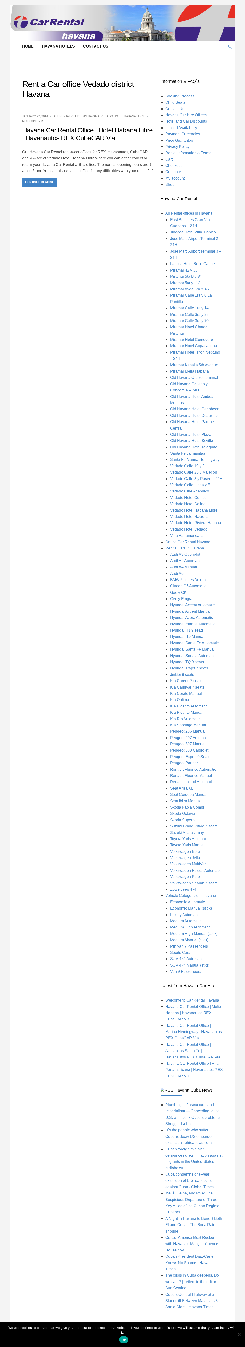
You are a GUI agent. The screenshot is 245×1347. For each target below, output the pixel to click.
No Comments (33, 121)
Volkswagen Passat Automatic (195, 870)
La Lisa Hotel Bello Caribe (192, 264)
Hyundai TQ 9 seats (187, 662)
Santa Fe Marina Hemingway (195, 460)
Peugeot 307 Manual (188, 744)
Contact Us (95, 46)
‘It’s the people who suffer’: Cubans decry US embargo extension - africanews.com (188, 1136)
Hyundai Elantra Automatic (192, 624)
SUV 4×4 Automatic (186, 959)
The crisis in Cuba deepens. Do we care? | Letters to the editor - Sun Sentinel (192, 1281)
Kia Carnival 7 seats (187, 687)
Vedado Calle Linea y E (190, 485)
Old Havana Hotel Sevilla (191, 441)
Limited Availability (181, 128)
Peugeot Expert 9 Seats (190, 757)
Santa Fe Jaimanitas (187, 453)
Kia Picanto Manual (186, 712)
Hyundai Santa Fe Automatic (194, 643)
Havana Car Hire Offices (186, 115)
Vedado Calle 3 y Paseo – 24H (196, 479)
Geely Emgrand (183, 599)
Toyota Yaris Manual (187, 845)
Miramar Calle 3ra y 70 (189, 321)
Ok (124, 1340)
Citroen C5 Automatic (188, 586)
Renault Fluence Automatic (193, 769)
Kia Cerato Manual (186, 693)
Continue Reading (39, 182)
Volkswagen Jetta (185, 858)
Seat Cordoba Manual (188, 794)
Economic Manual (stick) (191, 908)
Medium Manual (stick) (189, 940)
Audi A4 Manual (183, 567)
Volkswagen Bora (185, 851)
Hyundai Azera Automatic (191, 618)
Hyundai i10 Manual (187, 636)
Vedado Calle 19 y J (187, 466)
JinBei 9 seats (182, 675)
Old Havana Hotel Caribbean (194, 409)
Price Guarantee (179, 140)
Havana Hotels (58, 46)
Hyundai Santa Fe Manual (192, 649)
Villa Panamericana (187, 535)
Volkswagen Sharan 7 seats (193, 883)
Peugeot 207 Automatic (190, 738)
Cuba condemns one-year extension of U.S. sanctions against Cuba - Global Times (189, 1180)
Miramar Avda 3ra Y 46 (189, 289)
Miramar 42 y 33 (183, 270)
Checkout (173, 166)
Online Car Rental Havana (187, 542)
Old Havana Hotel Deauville (194, 415)
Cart (169, 159)
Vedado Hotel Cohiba (188, 498)
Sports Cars (180, 953)
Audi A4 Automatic (185, 561)
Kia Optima (179, 700)
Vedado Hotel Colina (188, 504)
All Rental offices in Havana (76, 116)
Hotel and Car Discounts (186, 121)
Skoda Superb (182, 820)
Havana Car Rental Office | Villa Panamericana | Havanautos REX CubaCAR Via (194, 1069)
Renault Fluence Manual (191, 776)
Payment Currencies (182, 134)
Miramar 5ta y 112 (185, 283)
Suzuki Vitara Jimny (187, 833)
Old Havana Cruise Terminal (194, 377)
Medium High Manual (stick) (193, 934)
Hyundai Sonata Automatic (192, 656)
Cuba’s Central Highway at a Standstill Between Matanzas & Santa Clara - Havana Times (191, 1300)
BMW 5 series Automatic (191, 580)
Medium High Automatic (190, 927)
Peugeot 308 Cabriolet (189, 750)
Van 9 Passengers (185, 971)
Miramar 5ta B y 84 (186, 276)
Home (28, 46)
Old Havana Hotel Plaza (190, 434)
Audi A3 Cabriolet (185, 554)
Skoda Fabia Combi (187, 807)
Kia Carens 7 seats (186, 681)
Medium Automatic (185, 921)
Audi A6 (177, 574)
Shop (169, 184)
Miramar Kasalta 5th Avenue (194, 365)
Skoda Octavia (182, 813)
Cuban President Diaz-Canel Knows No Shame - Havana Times (189, 1262)
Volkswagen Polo (185, 877)
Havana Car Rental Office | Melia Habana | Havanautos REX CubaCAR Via (193, 1013)
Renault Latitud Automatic (192, 782)
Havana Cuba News (193, 1090)
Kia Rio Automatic (185, 719)
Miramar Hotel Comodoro (191, 340)
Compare (173, 172)
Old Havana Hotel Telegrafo (193, 447)
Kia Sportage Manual (188, 725)
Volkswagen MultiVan (188, 864)
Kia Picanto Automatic (188, 706)
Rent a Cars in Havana (184, 548)
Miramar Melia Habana (189, 371)
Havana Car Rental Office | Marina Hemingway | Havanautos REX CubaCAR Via (193, 1032)
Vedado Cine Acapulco (189, 491)
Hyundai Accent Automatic (192, 605)
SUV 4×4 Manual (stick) (190, 965)
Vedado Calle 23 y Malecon (193, 472)
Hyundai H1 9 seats (187, 630)
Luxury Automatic (184, 915)
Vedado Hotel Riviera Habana (195, 523)
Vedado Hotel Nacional (190, 517)
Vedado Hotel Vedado (188, 529)
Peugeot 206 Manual (188, 731)
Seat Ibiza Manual (185, 801)
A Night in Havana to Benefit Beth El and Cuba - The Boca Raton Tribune (193, 1225)
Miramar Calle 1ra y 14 (189, 308)
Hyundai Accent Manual (190, 611)
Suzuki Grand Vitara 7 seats (193, 826)
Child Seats (175, 102)
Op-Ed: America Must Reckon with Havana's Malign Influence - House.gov (192, 1243)
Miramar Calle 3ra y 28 (189, 314)
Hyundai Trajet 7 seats (189, 668)
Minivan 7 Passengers (189, 946)
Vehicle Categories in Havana (190, 896)
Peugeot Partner (184, 763)
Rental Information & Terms (188, 153)
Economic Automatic (187, 902)
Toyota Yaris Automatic (189, 839)
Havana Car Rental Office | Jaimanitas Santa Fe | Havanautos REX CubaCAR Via (192, 1050)
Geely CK (178, 592)
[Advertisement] (97, 62)
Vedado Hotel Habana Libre (123, 116)
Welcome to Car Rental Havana (192, 1000)
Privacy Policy (177, 147)
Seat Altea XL (181, 788)
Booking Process (179, 96)
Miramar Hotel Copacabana (193, 346)
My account (175, 178)
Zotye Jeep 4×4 (183, 889)
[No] (239, 1334)
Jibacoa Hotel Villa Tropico (193, 232)
